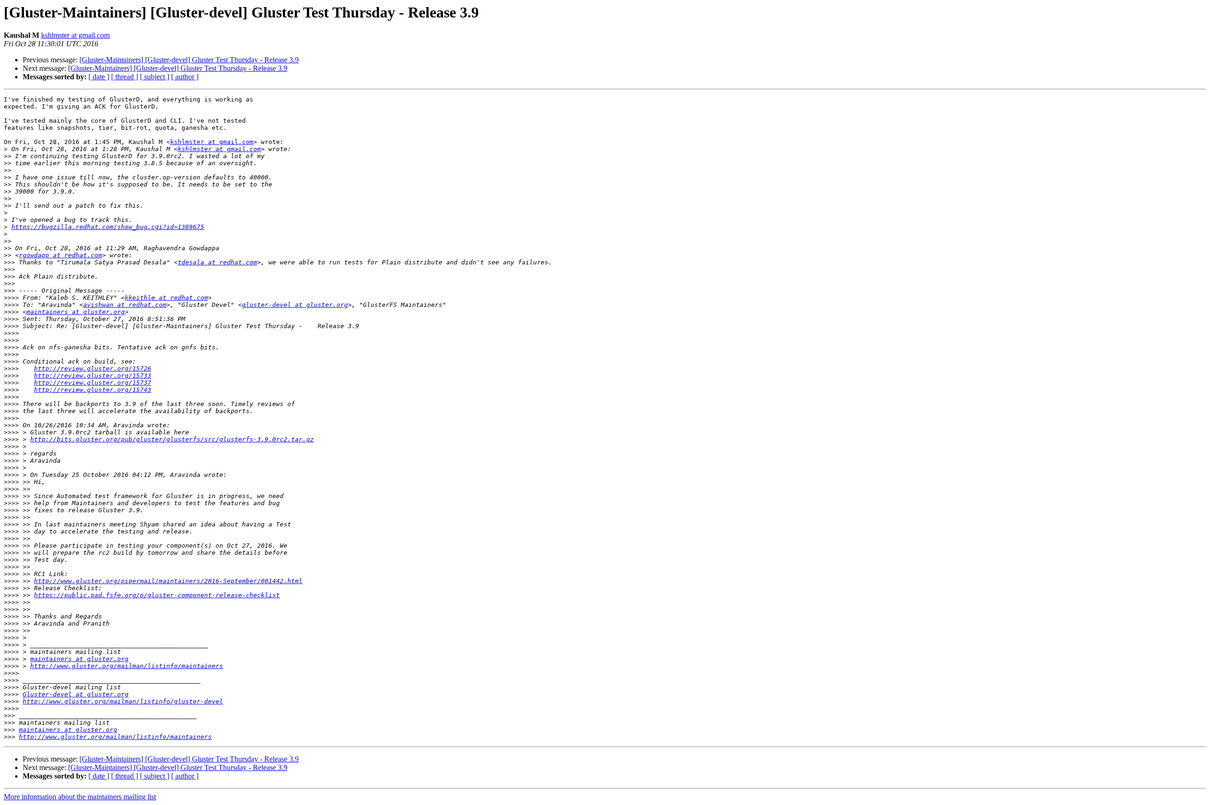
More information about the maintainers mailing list (80, 797)
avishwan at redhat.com (124, 304)
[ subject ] (154, 77)
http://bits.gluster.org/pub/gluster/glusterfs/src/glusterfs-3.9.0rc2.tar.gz (172, 439)
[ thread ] (124, 77)
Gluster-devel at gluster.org (76, 694)
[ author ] (185, 77)
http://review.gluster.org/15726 (92, 368)
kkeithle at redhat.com (166, 297)
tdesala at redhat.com (217, 262)
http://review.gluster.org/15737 (92, 382)
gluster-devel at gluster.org (295, 304)
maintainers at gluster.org (75, 311)
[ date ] (98, 77)
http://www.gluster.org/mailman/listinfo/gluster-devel (123, 701)
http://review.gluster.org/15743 (92, 389)
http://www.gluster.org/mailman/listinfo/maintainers (126, 665)
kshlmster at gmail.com (75, 35)
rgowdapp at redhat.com (60, 255)
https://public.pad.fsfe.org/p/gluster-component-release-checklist (157, 595)
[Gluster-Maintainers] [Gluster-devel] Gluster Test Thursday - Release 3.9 (189, 60)
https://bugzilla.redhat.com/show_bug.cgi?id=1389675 (107, 226)
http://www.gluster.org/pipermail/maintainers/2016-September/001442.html (168, 581)
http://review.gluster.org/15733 (92, 375)
